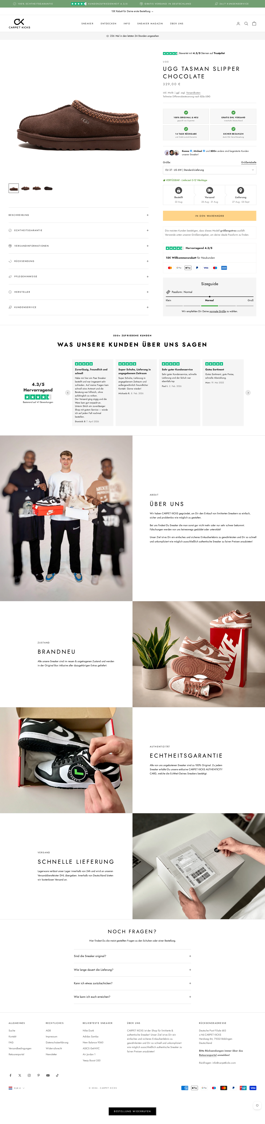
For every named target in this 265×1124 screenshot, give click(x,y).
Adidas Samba (90, 1036)
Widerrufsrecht (54, 1048)
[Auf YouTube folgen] (48, 1075)
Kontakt (12, 1036)
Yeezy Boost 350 (91, 1060)
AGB (48, 1030)
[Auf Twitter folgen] (20, 1075)
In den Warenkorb (209, 216)
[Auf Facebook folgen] (10, 1075)
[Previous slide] (67, 392)
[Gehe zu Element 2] (25, 188)
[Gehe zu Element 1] (14, 188)
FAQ (11, 1042)
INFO (127, 23)
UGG (166, 61)
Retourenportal (16, 1054)
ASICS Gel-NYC (91, 1048)
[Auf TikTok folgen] (57, 1075)
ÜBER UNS (177, 23)
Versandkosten (193, 92)
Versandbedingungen (20, 1048)
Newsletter (51, 1054)
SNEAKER (87, 23)
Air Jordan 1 (89, 1054)
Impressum (51, 1036)
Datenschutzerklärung (57, 1042)
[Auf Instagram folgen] (29, 1075)
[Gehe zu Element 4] (48, 188)
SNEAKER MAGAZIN (150, 23)
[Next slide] (248, 392)
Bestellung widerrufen (132, 1111)
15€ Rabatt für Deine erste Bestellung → (132, 11)
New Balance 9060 (93, 1042)
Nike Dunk (88, 1030)
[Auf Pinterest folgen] (38, 1075)
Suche (12, 1030)
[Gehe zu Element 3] (37, 188)
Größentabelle (248, 162)
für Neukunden (190, 258)
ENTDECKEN (108, 23)
